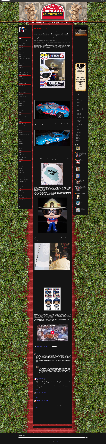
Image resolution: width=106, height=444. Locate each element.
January (78, 132)
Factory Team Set (22, 83)
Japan (20, 108)
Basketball (21, 45)
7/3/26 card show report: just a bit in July (83, 154)
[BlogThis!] (53, 346)
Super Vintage (21, 175)
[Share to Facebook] (55, 346)
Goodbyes (21, 94)
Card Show (21, 56)
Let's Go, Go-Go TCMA (79, 121)
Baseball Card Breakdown (81, 186)
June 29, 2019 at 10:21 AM (43, 392)
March (78, 129)
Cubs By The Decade (23, 72)
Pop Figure (21, 139)
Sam (20, 163)
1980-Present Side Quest (23, 40)
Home (21, 22)
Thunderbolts (21, 181)
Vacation (20, 192)
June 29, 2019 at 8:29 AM (42, 378)
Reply (37, 362)
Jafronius (38, 400)
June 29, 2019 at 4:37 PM (44, 400)
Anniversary (21, 41)
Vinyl (20, 195)
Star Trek (21, 170)
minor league (21, 116)
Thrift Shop (21, 177)
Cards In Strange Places (23, 58)
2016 (77, 137)
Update (20, 190)
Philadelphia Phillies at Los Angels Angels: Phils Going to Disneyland (82, 169)
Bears (74, 22)
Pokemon (21, 137)
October (78, 102)
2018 (77, 134)
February (78, 130)
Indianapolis (21, 107)
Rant (20, 148)
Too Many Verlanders (80, 152)
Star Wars (21, 172)
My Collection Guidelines (29, 22)
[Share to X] (54, 346)
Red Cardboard (78, 207)
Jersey (20, 110)
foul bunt (77, 200)
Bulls (78, 22)
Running (20, 161)
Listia (20, 114)
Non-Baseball (21, 125)
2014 (77, 140)
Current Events (22, 76)
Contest (20, 67)
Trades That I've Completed (54, 22)
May (78, 126)
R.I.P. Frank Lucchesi (80, 117)
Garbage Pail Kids (22, 92)
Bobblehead (21, 52)
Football (20, 87)
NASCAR (83, 22)
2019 (77, 99)
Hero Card (21, 99)
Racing (20, 146)
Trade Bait (21, 184)
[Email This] (52, 346)
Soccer (20, 166)
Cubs (62, 22)
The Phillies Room (79, 166)
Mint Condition (78, 159)
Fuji (37, 378)
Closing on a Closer (80, 122)
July (77, 105)
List (20, 112)
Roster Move (21, 157)
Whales (20, 201)
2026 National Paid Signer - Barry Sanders (82, 202)
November (79, 100)
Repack (20, 152)
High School (21, 101)
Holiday (20, 105)
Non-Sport (21, 128)
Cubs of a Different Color (23, 74)
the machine (43, 126)
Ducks (20, 81)
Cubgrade (21, 70)
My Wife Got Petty (80, 108)
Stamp (20, 168)
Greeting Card (21, 96)
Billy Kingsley (38, 353)
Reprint (20, 154)
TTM (20, 188)
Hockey (20, 103)
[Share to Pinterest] (56, 346)
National (20, 121)
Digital (20, 79)
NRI (20, 130)
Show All (85, 213)
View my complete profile (27, 30)
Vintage (20, 193)
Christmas (21, 61)
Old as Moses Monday (23, 134)
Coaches (21, 63)
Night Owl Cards (79, 173)
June (78, 106)
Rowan (20, 159)
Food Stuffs (21, 85)
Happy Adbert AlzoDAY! (79, 114)
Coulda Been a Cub (22, 69)
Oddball (20, 132)
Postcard (21, 141)
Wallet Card (21, 199)
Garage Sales (21, 90)
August (78, 103)
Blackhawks (68, 22)
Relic (20, 150)
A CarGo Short (79, 124)
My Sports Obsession (80, 179)
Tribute (20, 186)
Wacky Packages (22, 197)
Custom (20, 78)
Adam (37, 392)
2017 (77, 135)
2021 (77, 96)
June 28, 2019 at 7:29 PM (46, 353)
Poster (20, 143)
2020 (77, 97)
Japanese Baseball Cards (80, 145)
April (78, 127)
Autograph (21, 43)
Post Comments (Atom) (54, 430)
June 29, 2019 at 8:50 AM (49, 366)
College (20, 65)
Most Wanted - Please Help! (41, 22)
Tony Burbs (41, 366)
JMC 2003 (81, 146)
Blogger (58, 441)
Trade (20, 183)
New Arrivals (21, 123)
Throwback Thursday (23, 179)
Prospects (21, 145)
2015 (77, 138)
